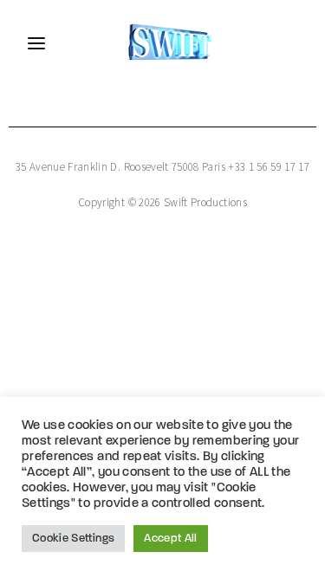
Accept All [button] (171, 538)
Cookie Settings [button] (73, 538)
